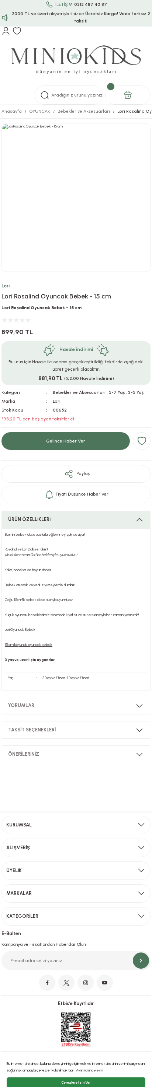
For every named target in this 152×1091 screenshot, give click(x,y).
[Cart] (128, 95)
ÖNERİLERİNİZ (23, 754)
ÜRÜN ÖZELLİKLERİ (29, 519)
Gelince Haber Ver (65, 441)
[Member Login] (5, 31)
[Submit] (141, 960)
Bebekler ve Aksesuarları (79, 392)
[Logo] (76, 60)
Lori (5, 286)
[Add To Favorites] (142, 441)
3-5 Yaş (136, 392)
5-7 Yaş (117, 392)
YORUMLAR (21, 705)
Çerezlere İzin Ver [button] (76, 1082)
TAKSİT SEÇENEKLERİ (32, 729)
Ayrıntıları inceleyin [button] (89, 1070)
